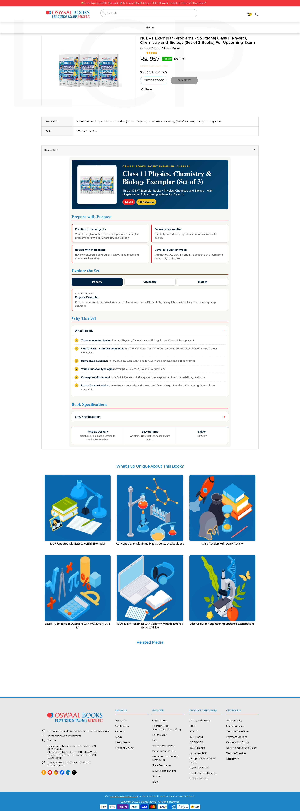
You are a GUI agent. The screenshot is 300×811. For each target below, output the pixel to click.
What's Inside (84, 330)
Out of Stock (154, 80)
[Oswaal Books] (68, 14)
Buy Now (184, 80)
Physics (97, 281)
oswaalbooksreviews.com (124, 796)
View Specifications (87, 416)
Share (148, 89)
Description (51, 150)
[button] (152, 52)
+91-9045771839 (87, 752)
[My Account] (256, 14)
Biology (203, 281)
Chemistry (150, 281)
